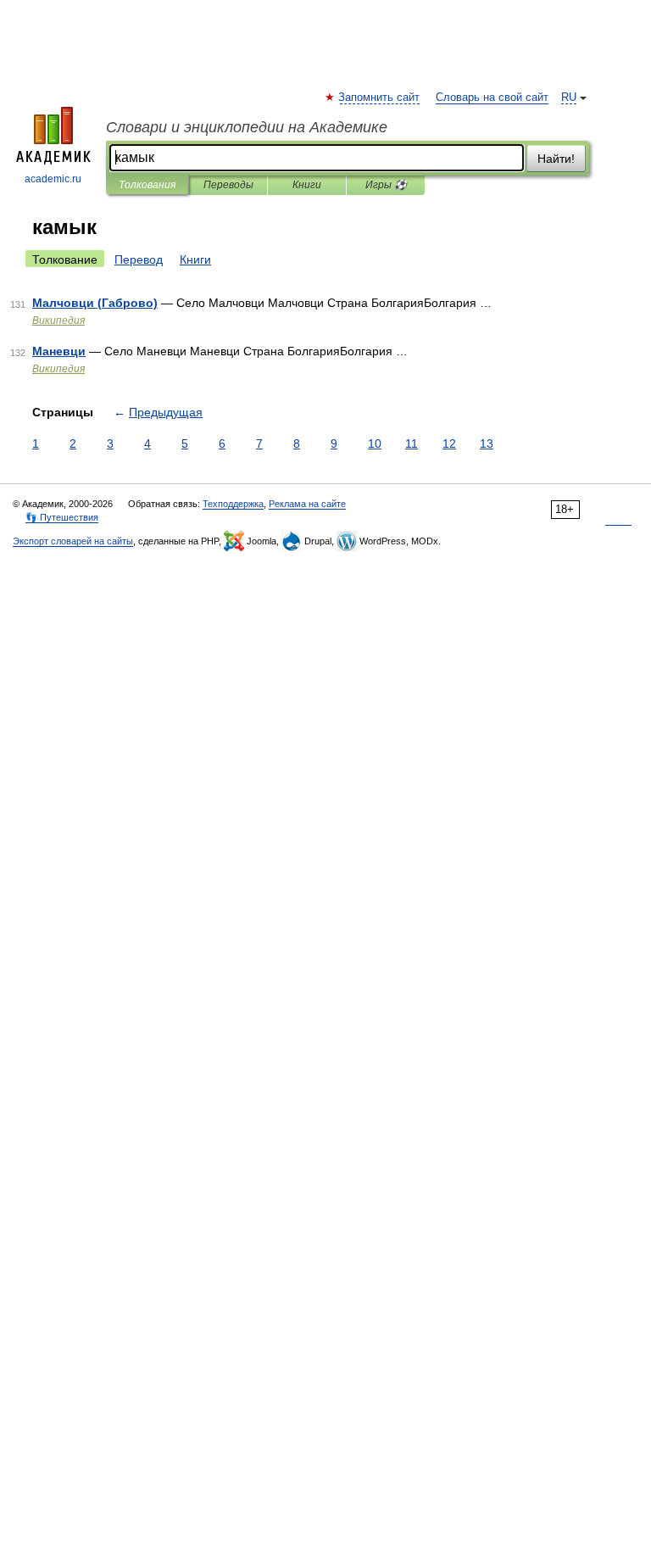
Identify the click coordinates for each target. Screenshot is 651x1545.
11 (411, 443)
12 (449, 443)
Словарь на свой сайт (492, 97)
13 (486, 443)
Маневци (59, 351)
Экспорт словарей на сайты (73, 541)
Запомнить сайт (380, 97)
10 (374, 443)
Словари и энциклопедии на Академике (246, 127)
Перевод (138, 259)
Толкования (147, 185)
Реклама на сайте (307, 504)
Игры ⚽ (386, 185)
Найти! (556, 158)
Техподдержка (233, 504)
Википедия (58, 320)
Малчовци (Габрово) (95, 303)
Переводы (228, 185)
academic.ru (53, 179)
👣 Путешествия (61, 517)
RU (568, 97)
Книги (306, 185)
